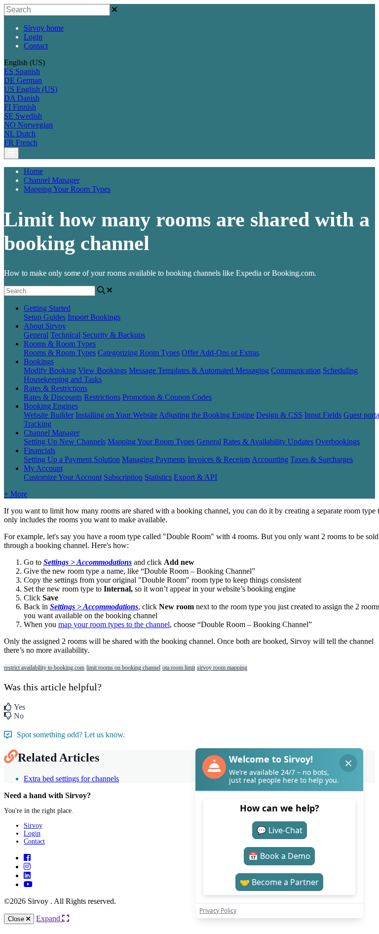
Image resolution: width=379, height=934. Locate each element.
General (36, 335)
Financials (39, 450)
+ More (15, 494)
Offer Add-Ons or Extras (220, 352)
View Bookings (102, 370)
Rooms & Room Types (60, 344)
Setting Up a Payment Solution (72, 459)
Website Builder (49, 415)
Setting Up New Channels (65, 441)
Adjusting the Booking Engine (206, 415)
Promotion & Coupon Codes (167, 397)
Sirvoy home (44, 28)
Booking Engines (51, 406)
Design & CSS (279, 415)
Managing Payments (154, 459)
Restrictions (102, 397)
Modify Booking (50, 370)
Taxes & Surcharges (321, 459)
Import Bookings (94, 317)
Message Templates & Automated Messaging (199, 370)
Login (33, 37)
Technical (65, 335)
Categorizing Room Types (139, 352)
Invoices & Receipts (219, 459)
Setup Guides (45, 317)
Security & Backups (113, 335)
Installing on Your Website (116, 415)
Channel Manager (51, 180)
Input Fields (322, 415)
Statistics (158, 477)
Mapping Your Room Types (67, 189)
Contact (36, 46)
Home (33, 171)
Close (17, 919)
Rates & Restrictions (55, 388)
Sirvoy (33, 825)
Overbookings (337, 441)
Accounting (270, 459)
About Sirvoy (45, 326)
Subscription (123, 477)
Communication (296, 370)
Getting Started (47, 308)
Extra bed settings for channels (71, 778)
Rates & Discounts (53, 397)
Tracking (37, 424)
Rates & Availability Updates (268, 441)
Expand (49, 918)
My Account (43, 468)
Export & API (195, 477)
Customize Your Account (63, 477)
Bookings (39, 361)
